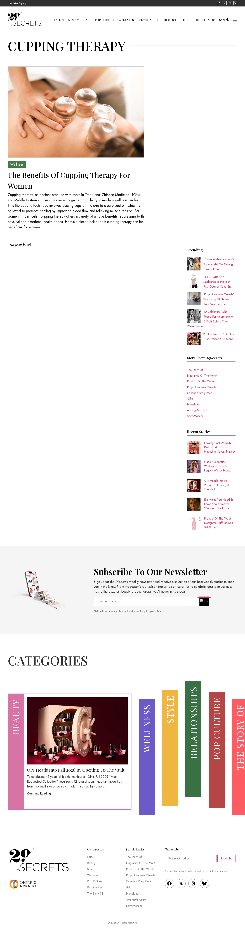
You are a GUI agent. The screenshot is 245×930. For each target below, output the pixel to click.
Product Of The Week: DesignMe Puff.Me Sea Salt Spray (218, 522)
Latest (59, 20)
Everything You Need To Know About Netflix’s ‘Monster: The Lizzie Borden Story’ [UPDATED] (219, 504)
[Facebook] (169, 883)
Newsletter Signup (17, 3)
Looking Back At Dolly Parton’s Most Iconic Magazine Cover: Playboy (219, 447)
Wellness (126, 20)
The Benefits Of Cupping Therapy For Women (69, 180)
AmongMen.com (197, 410)
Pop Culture (105, 20)
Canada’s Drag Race (199, 393)
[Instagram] (192, 883)
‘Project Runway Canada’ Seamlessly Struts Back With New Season (218, 299)
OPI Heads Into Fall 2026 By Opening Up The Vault (217, 485)
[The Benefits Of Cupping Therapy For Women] (76, 112)
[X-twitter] (181, 883)
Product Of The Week (200, 381)
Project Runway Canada (201, 387)
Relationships (148, 20)
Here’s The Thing (177, 20)
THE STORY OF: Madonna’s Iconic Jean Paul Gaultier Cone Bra (217, 282)
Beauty (73, 20)
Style (87, 20)
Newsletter (193, 404)
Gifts (190, 399)
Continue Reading (39, 793)
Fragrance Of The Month (202, 376)
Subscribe (226, 858)
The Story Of (204, 20)
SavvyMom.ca (195, 416)
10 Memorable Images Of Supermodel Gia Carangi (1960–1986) (219, 264)
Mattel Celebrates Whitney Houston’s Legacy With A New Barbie (216, 466)
